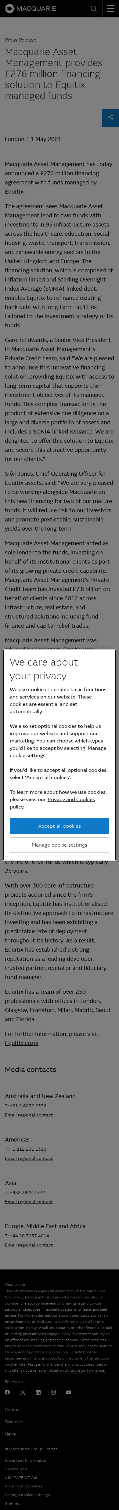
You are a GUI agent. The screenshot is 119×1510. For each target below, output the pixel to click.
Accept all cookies (59, 825)
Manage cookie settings (59, 845)
